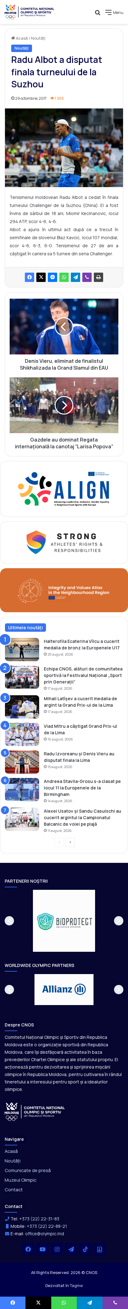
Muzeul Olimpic (20, 1180)
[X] (41, 277)
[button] (9, 920)
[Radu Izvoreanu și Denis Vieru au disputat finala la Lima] (22, 762)
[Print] (98, 277)
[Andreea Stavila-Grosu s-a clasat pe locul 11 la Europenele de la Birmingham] (22, 789)
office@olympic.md (44, 1234)
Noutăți (38, 38)
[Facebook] (29, 277)
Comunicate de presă (28, 1170)
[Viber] (87, 277)
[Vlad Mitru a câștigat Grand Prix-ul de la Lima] (22, 734)
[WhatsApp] (64, 277)
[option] (64, 921)
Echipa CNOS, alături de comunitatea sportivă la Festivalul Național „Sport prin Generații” (83, 675)
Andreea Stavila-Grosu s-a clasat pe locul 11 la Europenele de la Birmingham (82, 787)
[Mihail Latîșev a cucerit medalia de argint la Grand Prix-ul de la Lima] (22, 706)
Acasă (21, 38)
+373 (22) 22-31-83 (39, 1219)
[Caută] (97, 15)
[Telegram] (75, 277)
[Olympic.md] (29, 12)
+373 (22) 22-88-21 (47, 1226)
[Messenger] (52, 277)
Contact (14, 1189)
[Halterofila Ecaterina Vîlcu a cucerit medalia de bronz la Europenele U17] (22, 649)
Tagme (76, 1285)
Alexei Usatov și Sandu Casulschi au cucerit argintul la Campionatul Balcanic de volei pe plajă (82, 817)
